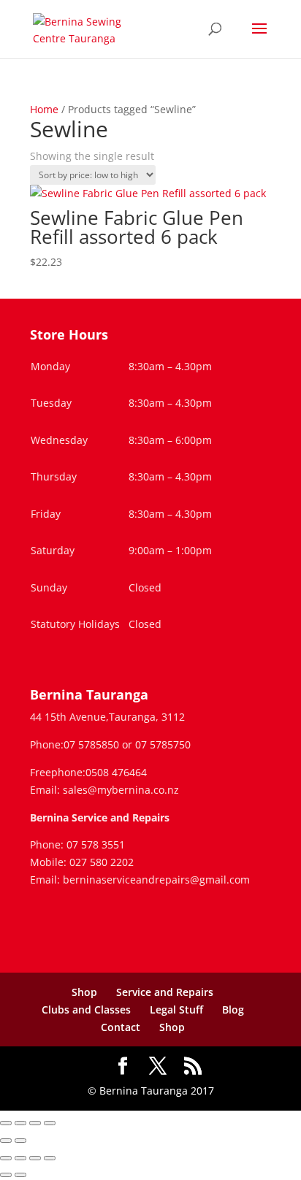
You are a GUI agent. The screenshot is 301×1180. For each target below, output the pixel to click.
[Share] (35, 1123)
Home (44, 109)
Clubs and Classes (86, 1009)
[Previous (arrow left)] (6, 1140)
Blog (233, 1009)
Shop (84, 992)
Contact (120, 1027)
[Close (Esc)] (50, 1123)
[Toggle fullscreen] (20, 1123)
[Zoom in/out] (6, 1123)
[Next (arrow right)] (20, 1140)
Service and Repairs (164, 992)
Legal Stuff (176, 1009)
